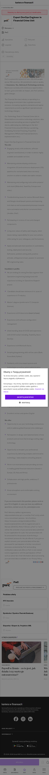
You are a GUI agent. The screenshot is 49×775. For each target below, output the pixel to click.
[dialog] (24, 387)
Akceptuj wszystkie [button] (25, 397)
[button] (24, 402)
